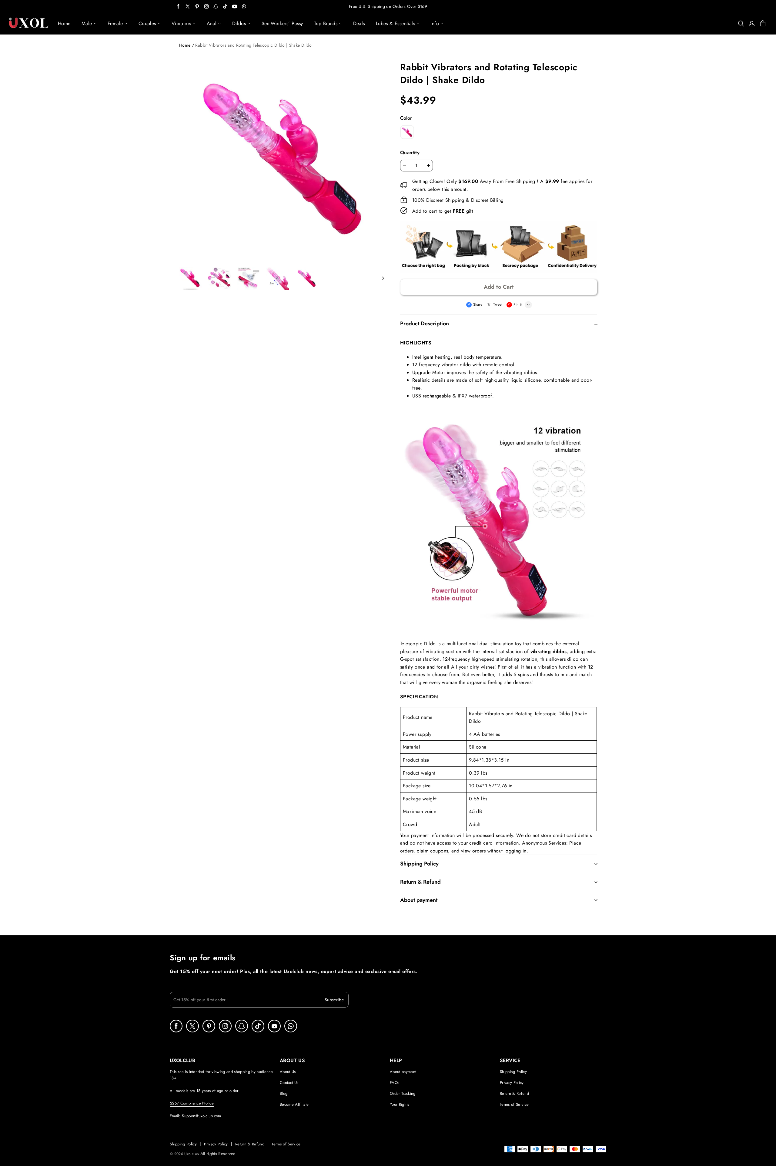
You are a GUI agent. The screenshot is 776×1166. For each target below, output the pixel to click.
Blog (283, 1093)
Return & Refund (514, 1093)
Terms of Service (514, 1104)
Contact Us (289, 1082)
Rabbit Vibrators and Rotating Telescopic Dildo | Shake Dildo (253, 45)
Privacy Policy (512, 1082)
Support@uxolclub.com (201, 1116)
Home (184, 45)
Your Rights (399, 1104)
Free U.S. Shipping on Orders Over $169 (388, 6)
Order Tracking (403, 1093)
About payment (403, 1072)
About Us (288, 1072)
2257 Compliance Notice (192, 1103)
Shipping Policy (513, 1072)
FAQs (394, 1082)
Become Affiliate (294, 1104)
